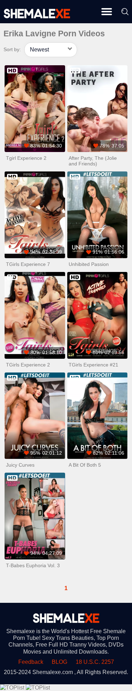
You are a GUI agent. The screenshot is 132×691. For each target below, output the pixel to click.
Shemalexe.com (52, 672)
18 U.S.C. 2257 (95, 662)
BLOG (59, 662)
